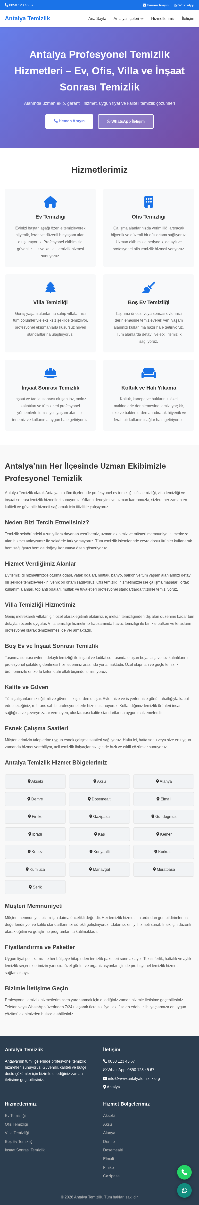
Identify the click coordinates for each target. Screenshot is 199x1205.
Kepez (37, 852)
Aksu (101, 781)
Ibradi (36, 834)
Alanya (165, 781)
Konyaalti (101, 852)
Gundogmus (165, 816)
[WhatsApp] (184, 1190)
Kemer (165, 834)
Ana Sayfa (97, 18)
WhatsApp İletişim (127, 121)
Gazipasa (101, 816)
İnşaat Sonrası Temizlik (25, 1150)
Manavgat (101, 869)
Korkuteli (165, 852)
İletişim (188, 18)
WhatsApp (185, 5)
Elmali (165, 799)
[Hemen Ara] (184, 1172)
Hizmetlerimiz (163, 18)
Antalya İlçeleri (127, 18)
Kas (101, 834)
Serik (37, 887)
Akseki (37, 781)
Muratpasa (165, 869)
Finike (36, 816)
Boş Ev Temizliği (19, 1142)
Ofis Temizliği (16, 1124)
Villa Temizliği (17, 1133)
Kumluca (37, 869)
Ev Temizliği (15, 1116)
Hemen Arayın (157, 5)
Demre (36, 799)
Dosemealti (101, 799)
